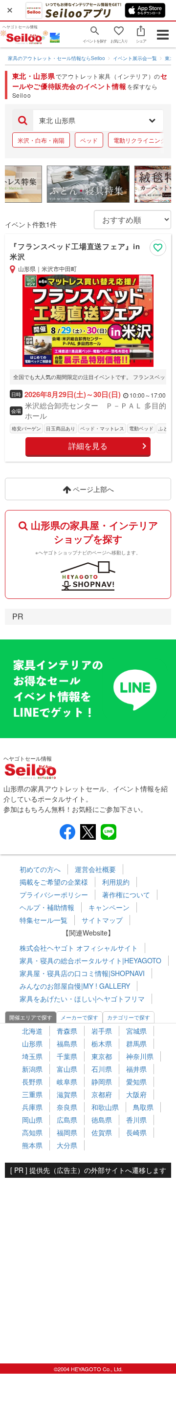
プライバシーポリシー (54, 894)
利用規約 (116, 882)
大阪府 (136, 1094)
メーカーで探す (79, 1017)
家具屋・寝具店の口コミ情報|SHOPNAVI (82, 973)
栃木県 (101, 1043)
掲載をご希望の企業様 (54, 882)
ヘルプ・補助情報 (47, 907)
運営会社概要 (95, 869)
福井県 (136, 1069)
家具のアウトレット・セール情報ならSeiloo (56, 58)
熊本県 (32, 1145)
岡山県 (32, 1120)
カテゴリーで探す (128, 1017)
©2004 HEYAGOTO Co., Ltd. (88, 1369)
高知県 (32, 1132)
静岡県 (101, 1081)
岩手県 (101, 1031)
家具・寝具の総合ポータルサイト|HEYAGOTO (90, 960)
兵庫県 (32, 1107)
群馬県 (136, 1043)
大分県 (67, 1145)
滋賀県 (67, 1094)
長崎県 (136, 1132)
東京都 (101, 1056)
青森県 (67, 1031)
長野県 (32, 1081)
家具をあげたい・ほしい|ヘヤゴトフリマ (82, 998)
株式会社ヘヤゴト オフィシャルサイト (79, 948)
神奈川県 (140, 1056)
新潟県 (32, 1069)
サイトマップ (102, 920)
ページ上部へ (92, 489)
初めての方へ (40, 869)
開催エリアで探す (30, 1017)
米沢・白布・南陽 (41, 140)
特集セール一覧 (43, 920)
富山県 (67, 1069)
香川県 (136, 1120)
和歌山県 (105, 1107)
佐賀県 (101, 1132)
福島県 (67, 1043)
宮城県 (136, 1031)
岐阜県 (67, 1081)
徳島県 (101, 1120)
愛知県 (136, 1081)
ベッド (89, 140)
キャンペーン (109, 907)
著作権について (126, 894)
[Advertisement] (88, 1266)
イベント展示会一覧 (135, 58)
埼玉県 (32, 1056)
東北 (170, 58)
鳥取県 (143, 1107)
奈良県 (67, 1107)
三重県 (32, 1094)
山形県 (32, 1043)
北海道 (32, 1031)
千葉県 (67, 1056)
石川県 (101, 1069)
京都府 (101, 1094)
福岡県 (67, 1132)
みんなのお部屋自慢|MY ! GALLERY (75, 986)
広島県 (67, 1120)
